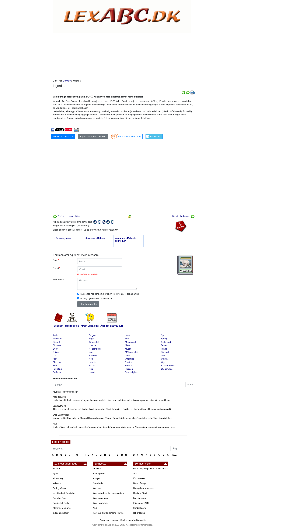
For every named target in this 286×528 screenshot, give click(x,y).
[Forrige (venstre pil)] (183, 92)
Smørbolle (98, 483)
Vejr (163, 362)
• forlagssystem (63, 238)
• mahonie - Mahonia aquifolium (125, 239)
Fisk (55, 358)
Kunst (92, 372)
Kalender (93, 355)
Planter (128, 362)
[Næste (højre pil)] (188, 92)
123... (174, 454)
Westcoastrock (100, 497)
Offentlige (129, 358)
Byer (55, 348)
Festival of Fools (61, 502)
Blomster (57, 345)
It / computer (95, 348)
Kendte (92, 362)
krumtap (57, 468)
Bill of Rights (139, 512)
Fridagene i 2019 (141, 502)
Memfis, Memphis (62, 507)
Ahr (135, 473)
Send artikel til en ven (129, 136)
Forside (67, 80)
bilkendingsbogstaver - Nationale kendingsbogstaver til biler (152, 468)
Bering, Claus (59, 488)
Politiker (129, 365)
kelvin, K (57, 483)
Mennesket (130, 341)
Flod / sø (57, 362)
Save (70, 130)
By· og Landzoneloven (144, 488)
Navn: (56, 259)
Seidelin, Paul (59, 497)
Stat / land (166, 341)
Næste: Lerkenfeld (181, 216)
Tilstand (165, 351)
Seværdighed (131, 372)
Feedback (155, 136)
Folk (55, 365)
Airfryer (96, 478)
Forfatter (57, 372)
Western (97, 488)
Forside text (139, 478)
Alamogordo (99, 473)
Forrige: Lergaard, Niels (68, 216)
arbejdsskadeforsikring (64, 493)
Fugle (91, 338)
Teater (164, 345)
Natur (127, 355)
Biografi (56, 341)
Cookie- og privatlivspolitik (133, 519)
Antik (55, 335)
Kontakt (114, 519)
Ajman (56, 473)
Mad (127, 338)
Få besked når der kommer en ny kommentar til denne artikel (109, 293)
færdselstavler (140, 507)
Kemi (91, 358)
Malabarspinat (140, 497)
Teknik (164, 348)
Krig (91, 368)
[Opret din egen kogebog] (185, 265)
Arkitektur (57, 338)
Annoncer (104, 519)
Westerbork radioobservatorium (108, 493)
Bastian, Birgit (140, 493)
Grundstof (94, 341)
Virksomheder (168, 365)
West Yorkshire (100, 502)
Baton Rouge (139, 483)
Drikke (56, 351)
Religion (129, 368)
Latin (127, 335)
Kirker (92, 365)
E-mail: (57, 268)
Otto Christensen (61, 414)
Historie (92, 345)
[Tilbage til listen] (130, 216)
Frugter (92, 335)
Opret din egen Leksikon (93, 136)
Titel (163, 355)
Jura (91, 351)
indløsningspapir (61, 512)
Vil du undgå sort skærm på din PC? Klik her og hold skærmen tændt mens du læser (98, 96)
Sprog (164, 338)
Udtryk (164, 358)
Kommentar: (59, 279)
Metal (127, 345)
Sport (163, 335)
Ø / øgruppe (166, 368)
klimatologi (58, 478)
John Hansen (59, 405)
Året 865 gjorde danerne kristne (108, 512)
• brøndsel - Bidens (95, 238)
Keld (55, 423)
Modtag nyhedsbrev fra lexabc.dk (96, 298)
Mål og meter (131, 351)
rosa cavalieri (59, 396)
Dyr (54, 355)
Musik (128, 348)
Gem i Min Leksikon (63, 136)
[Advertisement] (124, 55)
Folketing (57, 368)
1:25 (95, 507)
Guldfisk (97, 468)
